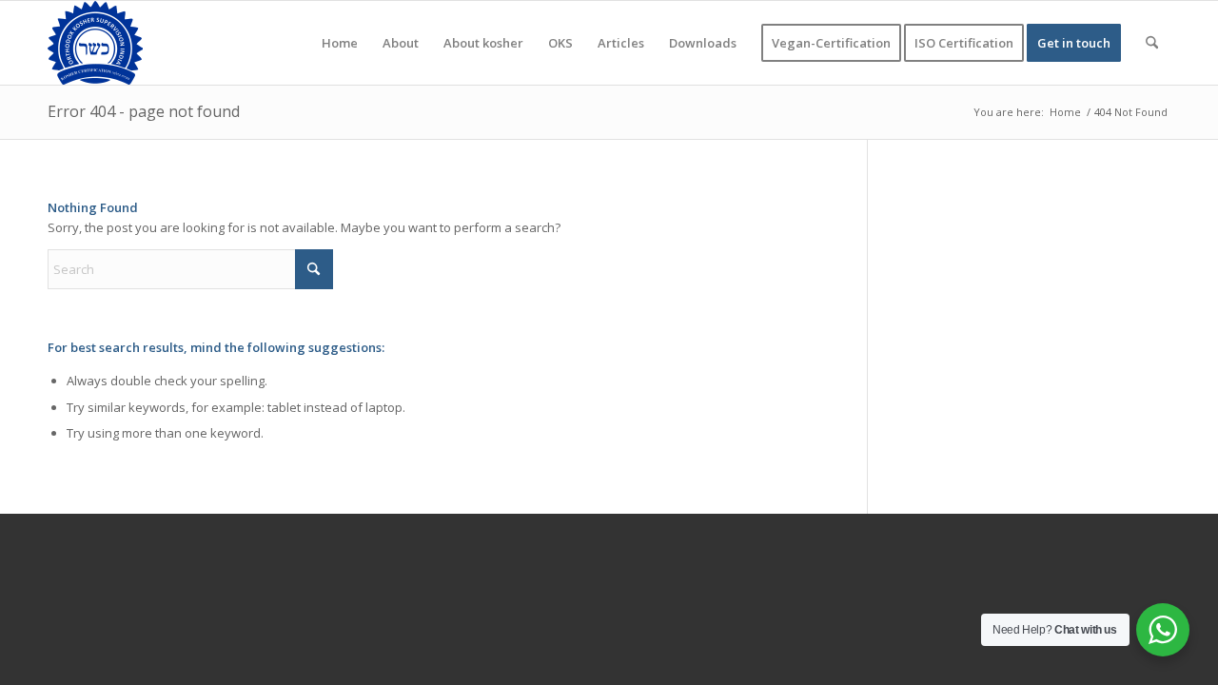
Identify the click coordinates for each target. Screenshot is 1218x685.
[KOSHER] (95, 43)
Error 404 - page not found (144, 111)
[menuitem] (339, 43)
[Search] (1151, 43)
